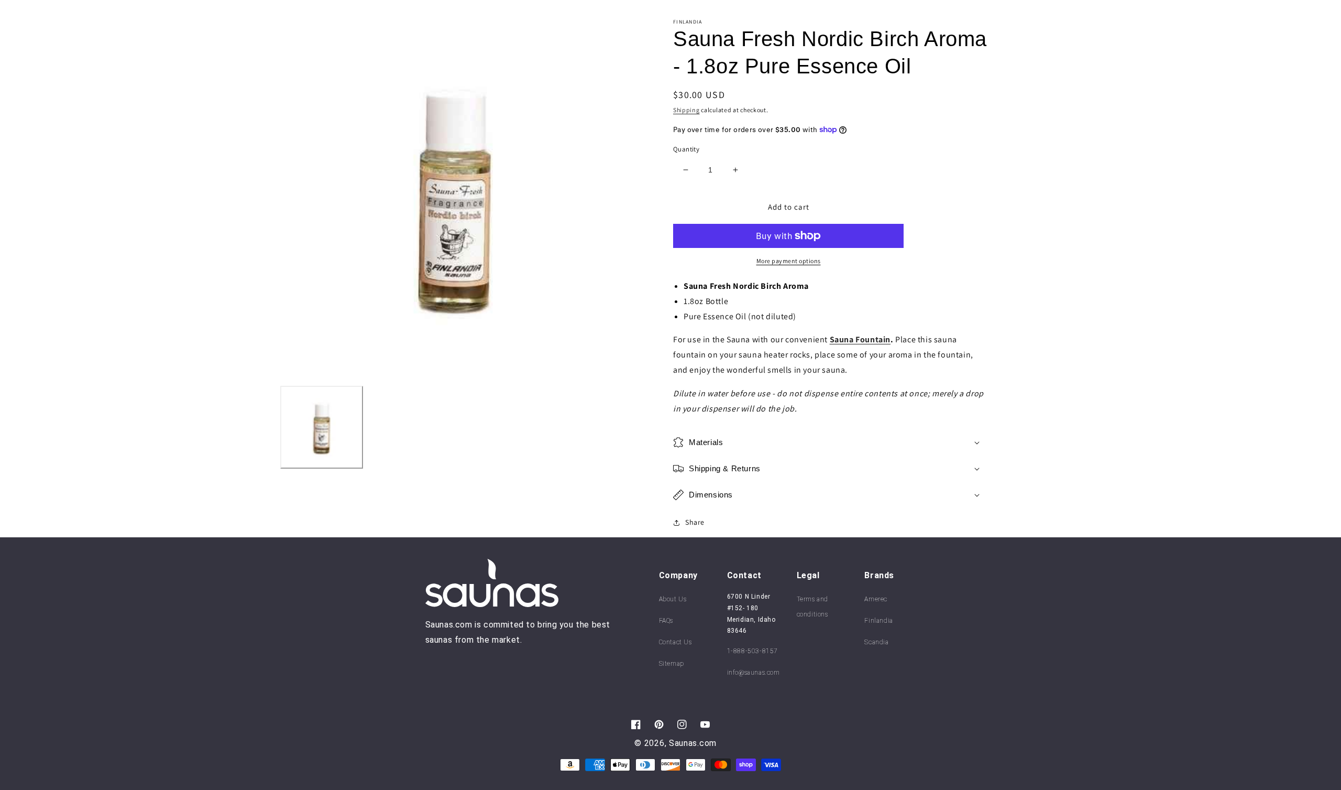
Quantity (686, 149)
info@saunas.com (753, 672)
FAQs (666, 620)
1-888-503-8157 (752, 651)
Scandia (876, 642)
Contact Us (675, 642)
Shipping (686, 110)
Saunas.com (693, 743)
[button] (830, 442)
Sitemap (671, 663)
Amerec (875, 599)
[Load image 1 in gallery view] (321, 427)
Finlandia (878, 620)
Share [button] (695, 522)
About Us (673, 599)
